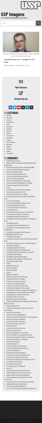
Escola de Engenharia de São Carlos (17, 207)
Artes (8, 124)
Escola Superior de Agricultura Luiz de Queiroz (20, 212)
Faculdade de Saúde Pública (15, 261)
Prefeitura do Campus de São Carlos (17, 357)
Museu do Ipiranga (12, 270)
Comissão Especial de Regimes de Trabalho (19, 183)
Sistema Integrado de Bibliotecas (16, 386)
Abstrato (9, 115)
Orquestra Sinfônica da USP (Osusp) (17, 277)
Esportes (9, 129)
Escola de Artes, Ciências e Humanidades (19, 190)
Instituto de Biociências (14, 312)
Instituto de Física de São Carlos (16, 328)
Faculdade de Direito (12, 223)
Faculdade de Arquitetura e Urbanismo (18, 214)
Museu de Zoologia (12, 268)
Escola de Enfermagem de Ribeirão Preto (19, 203)
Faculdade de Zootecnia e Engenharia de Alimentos (21, 290)
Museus (9, 272)
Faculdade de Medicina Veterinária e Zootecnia (20, 252)
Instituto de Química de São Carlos (17, 346)
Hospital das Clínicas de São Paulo (17, 299)
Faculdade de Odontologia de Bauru (17, 257)
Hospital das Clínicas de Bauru (15, 297)
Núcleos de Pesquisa (13, 274)
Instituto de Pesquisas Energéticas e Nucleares (21, 337)
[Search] (38, 23)
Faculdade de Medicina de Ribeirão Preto (18, 250)
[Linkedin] (27, 107)
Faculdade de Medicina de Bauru (16, 248)
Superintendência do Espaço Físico (17, 384)
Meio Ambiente (11, 142)
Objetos (9, 147)
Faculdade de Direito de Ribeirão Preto (18, 225)
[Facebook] (10, 107)
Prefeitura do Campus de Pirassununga (18, 288)
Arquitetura (10, 122)
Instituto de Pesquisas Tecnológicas (17, 339)
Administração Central (13, 161)
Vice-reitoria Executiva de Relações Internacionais (21, 388)
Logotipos (9, 138)
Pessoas (27, 65)
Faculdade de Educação (13, 237)
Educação (20, 65)
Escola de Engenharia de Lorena (16, 205)
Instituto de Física (12, 326)
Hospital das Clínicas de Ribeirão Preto (18, 295)
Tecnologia (10, 153)
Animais (9, 120)
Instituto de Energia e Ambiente (16, 319)
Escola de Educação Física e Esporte (17, 194)
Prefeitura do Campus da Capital (16, 281)
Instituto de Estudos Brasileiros (16, 324)
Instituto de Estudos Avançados (16, 321)
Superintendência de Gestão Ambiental (18, 375)
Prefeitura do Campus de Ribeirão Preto (18, 355)
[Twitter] (15, 107)
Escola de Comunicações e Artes (16, 192)
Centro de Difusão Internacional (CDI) (17, 176)
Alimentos (9, 118)
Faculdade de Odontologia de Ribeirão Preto (19, 259)
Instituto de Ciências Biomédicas (16, 315)
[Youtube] (19, 107)
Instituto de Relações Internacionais (17, 348)
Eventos (9, 131)
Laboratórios (10, 135)
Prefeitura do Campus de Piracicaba (17, 286)
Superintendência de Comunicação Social (19, 373)
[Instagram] (23, 107)
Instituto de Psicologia (13, 341)
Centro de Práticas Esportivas (15, 178)
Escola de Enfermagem (13, 201)
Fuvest (8, 263)
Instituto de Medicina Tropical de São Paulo (19, 335)
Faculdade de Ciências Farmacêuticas (18, 216)
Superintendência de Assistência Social (18, 370)
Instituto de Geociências (14, 330)
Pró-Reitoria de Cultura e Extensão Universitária (21, 359)
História (9, 133)
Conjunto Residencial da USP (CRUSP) (17, 185)
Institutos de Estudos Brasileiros (16, 353)
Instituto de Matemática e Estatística (17, 333)
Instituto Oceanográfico (14, 350)
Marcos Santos (10, 65)
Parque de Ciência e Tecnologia (16, 279)
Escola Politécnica (12, 210)
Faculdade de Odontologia (14, 254)
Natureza (9, 144)
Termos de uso (21, 98)
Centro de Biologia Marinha (14, 172)
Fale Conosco (21, 87)
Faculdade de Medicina (13, 245)
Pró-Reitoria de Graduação (14, 362)
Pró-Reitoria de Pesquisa (14, 364)
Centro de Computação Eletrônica (16, 174)
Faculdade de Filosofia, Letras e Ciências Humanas (21, 243)
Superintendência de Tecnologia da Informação (20, 382)
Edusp (8, 187)
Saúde (8, 151)
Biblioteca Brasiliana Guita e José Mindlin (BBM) (20, 167)
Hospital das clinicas (13, 266)
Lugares (9, 140)
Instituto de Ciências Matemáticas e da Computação (22, 317)
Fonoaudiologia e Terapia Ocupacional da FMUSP (21, 292)
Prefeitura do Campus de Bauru (16, 283)
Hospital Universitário (13, 306)
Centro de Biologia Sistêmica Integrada (18, 170)
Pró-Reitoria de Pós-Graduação (16, 366)
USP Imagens (12, 14)
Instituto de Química (12, 344)
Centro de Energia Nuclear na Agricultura (18, 181)
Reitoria (9, 368)
